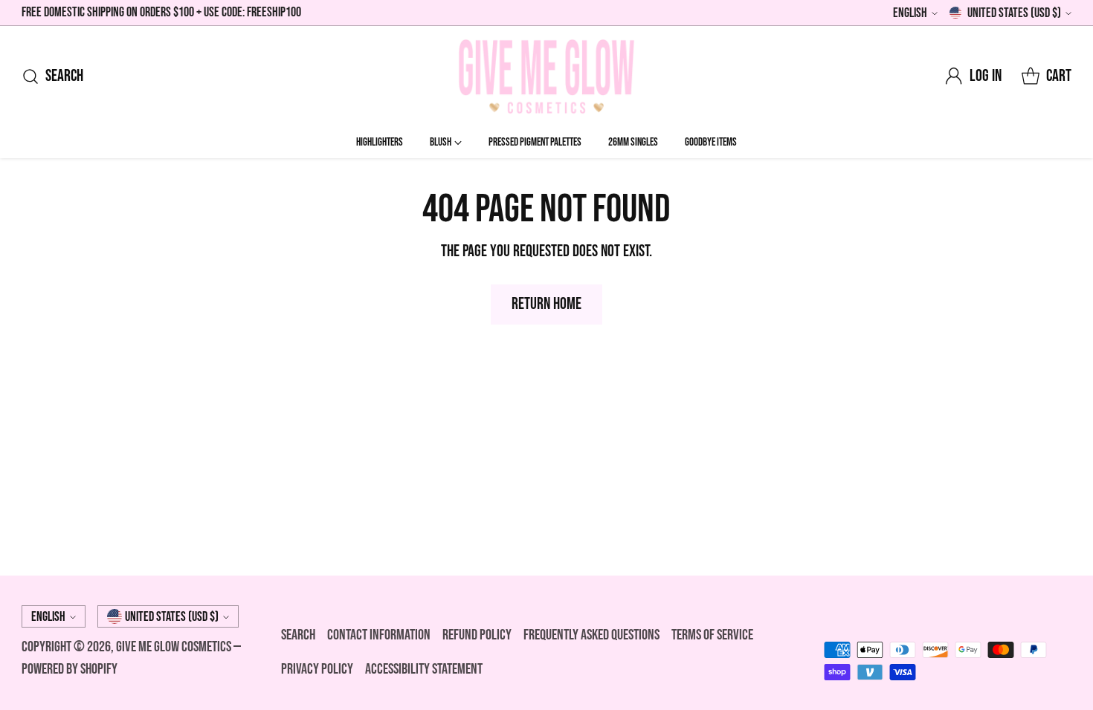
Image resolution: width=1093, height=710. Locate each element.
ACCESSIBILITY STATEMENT (424, 669)
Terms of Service (712, 635)
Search (298, 635)
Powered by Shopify (69, 669)
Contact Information (379, 635)
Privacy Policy (317, 669)
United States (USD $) (1014, 13)
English (910, 13)
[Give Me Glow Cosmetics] (546, 76)
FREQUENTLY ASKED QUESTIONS (591, 635)
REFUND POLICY (477, 635)
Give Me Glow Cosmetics (174, 647)
